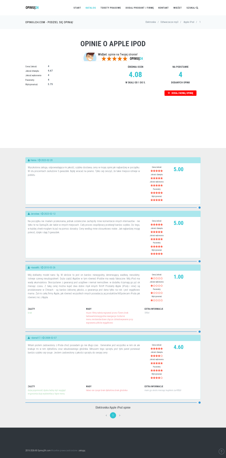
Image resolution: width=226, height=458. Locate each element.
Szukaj (191, 7)
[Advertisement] (113, 117)
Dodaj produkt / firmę (140, 7)
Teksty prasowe (111, 7)
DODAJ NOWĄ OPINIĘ (182, 93)
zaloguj (82, 450)
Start (77, 7)
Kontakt (163, 7)
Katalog (91, 7)
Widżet (177, 7)
